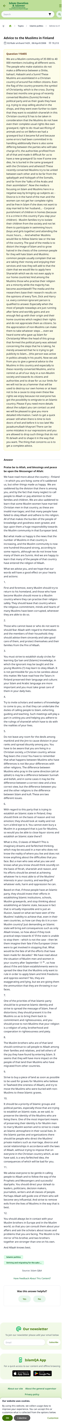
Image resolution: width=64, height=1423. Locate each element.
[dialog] (31, 1410)
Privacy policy (32, 1394)
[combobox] (26, 14)
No (39, 1298)
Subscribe (53, 1342)
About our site (15, 1388)
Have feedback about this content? (32, 1278)
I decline (22, 1417)
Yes (24, 1298)
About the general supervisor (40, 1388)
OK (7, 1417)
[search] (59, 14)
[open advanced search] (50, 14)
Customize (52, 1417)
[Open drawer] (60, 6)
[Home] (10, 26)
